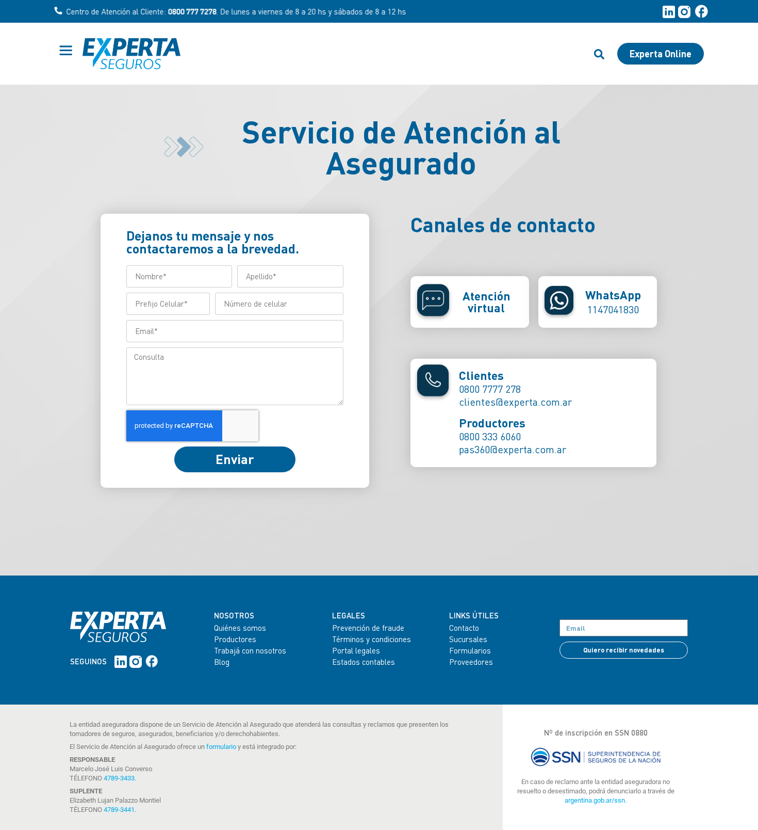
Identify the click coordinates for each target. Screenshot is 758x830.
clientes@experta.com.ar (515, 401)
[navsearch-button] (599, 54)
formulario (221, 747)
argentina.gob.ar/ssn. (596, 800)
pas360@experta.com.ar (512, 449)
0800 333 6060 (490, 436)
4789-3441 (119, 809)
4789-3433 (119, 778)
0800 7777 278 (490, 388)
